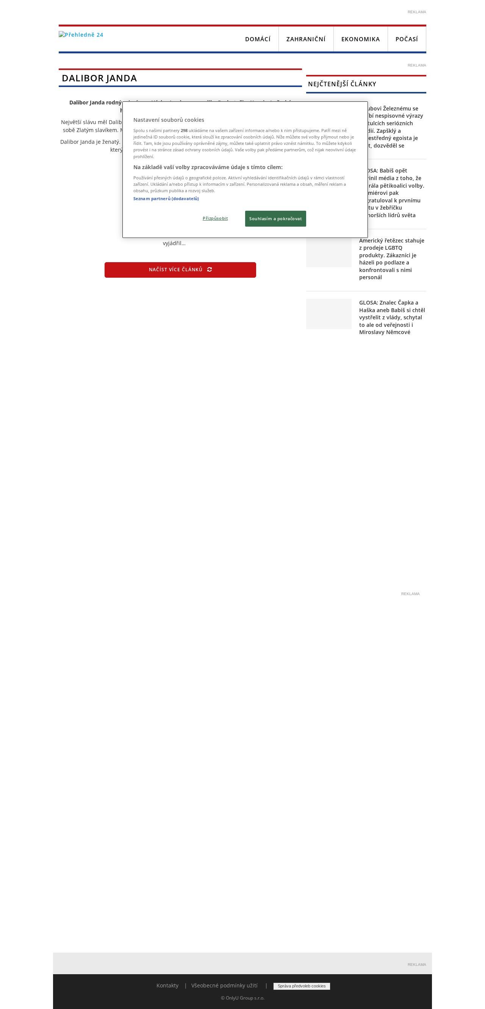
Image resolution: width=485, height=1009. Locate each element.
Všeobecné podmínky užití (224, 985)
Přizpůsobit (215, 218)
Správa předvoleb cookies (302, 986)
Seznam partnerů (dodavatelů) (166, 198)
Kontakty (167, 985)
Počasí (407, 39)
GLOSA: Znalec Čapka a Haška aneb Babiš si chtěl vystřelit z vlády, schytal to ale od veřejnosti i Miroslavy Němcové (392, 317)
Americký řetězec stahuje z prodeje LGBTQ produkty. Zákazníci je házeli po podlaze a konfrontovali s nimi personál (391, 259)
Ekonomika (360, 39)
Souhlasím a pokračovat (275, 218)
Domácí (258, 39)
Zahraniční (306, 39)
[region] (245, 170)
